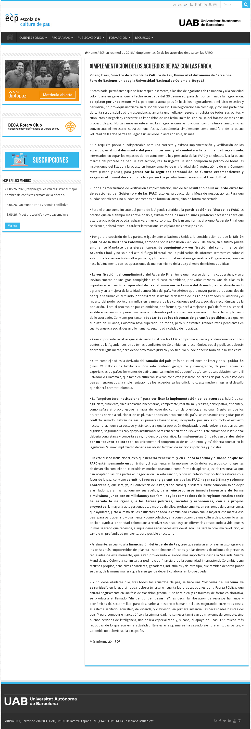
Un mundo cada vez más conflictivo (43, 205)
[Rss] (191, 5)
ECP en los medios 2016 (116, 52)
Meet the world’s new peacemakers (43, 214)
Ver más (12, 225)
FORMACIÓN (118, 38)
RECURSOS (142, 38)
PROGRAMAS (61, 38)
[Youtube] (210, 5)
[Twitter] (200, 5)
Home (92, 52)
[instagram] (215, 5)
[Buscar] (246, 4)
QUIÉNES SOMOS (31, 38)
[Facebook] (195, 5)
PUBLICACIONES (89, 38)
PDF (117, 641)
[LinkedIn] (205, 5)
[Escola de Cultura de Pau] (125, 19)
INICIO (10, 37)
